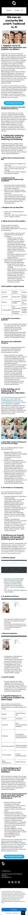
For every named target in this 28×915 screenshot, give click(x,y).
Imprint (20, 913)
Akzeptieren (14, 909)
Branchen (9, 10)
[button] (22, 10)
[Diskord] (19, 882)
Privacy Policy (15, 913)
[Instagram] (15, 882)
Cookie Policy (9, 913)
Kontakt (17, 10)
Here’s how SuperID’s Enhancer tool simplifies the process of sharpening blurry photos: (13, 551)
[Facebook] (12, 882)
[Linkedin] (9, 882)
